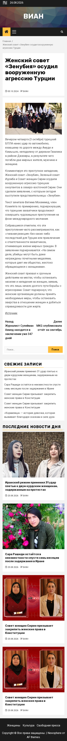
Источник (11, 313)
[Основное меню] (15, 32)
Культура (28, 725)
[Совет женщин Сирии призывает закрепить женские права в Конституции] (33, 598)
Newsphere (55, 733)
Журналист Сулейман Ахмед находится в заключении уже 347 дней (19, 330)
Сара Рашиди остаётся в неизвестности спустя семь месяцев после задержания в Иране (32, 558)
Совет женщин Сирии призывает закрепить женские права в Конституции (29, 629)
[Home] (6, 32)
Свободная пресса (48, 725)
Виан (33, 16)
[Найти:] (26, 349)
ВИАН (25, 91)
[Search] (62, 32)
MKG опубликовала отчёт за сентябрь (49, 325)
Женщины (13, 725)
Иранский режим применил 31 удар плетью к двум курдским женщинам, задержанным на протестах (31, 375)
